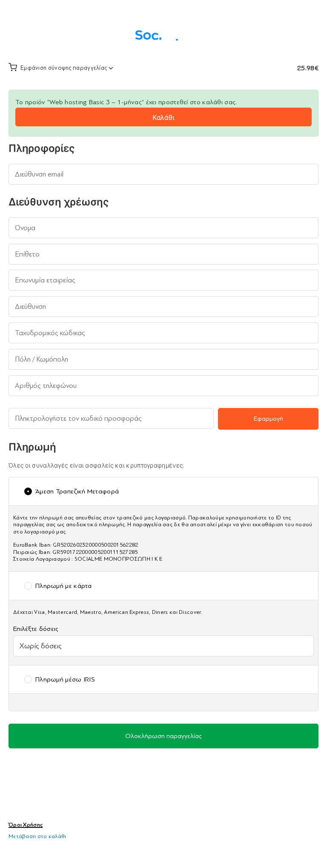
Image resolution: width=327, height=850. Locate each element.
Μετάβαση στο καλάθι (37, 836)
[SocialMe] (163, 34)
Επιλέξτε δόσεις (38, 628)
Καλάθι (163, 118)
